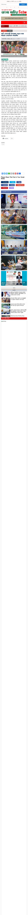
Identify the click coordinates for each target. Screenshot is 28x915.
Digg (19, 182)
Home (4, 30)
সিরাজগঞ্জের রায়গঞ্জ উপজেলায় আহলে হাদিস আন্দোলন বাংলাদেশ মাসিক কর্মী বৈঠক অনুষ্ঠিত (13, 268)
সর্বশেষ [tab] (14, 288)
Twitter (13, 182)
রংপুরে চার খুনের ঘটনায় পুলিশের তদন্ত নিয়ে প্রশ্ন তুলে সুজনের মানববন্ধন (18, 304)
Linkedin (5, 185)
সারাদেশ (10, 30)
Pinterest (5, 188)
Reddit (12, 185)
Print (12, 188)
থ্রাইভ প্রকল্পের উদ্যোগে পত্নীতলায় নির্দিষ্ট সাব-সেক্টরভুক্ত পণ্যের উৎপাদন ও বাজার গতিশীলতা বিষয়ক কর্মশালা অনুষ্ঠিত (13, 252)
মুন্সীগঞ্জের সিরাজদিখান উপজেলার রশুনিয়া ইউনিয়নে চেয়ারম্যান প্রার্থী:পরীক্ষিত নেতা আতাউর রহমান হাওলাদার (12, 205)
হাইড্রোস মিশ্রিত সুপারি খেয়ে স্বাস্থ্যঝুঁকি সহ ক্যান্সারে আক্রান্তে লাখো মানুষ (18, 299)
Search (23, 4)
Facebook (5, 182)
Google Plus (20, 185)
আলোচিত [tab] (14, 290)
